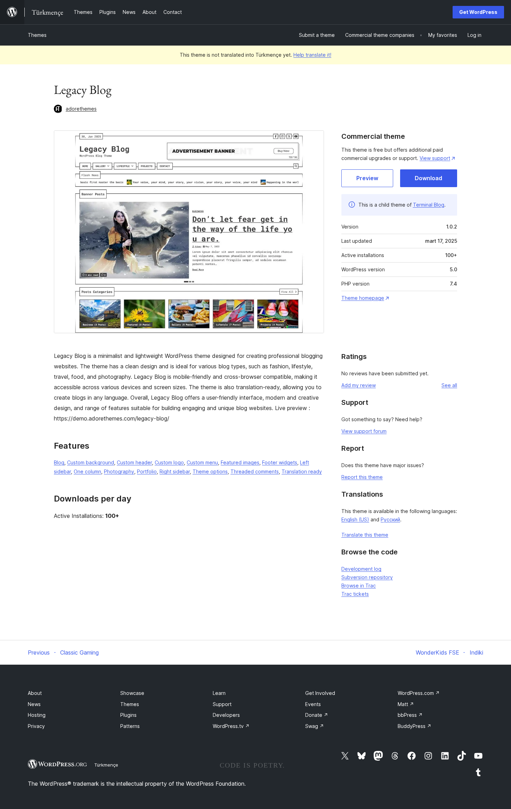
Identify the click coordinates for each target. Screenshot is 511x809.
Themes (37, 35)
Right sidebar (175, 471)
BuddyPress (414, 726)
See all (449, 385)
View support (435, 158)
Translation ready (302, 471)
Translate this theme (364, 535)
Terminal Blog (428, 205)
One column (87, 471)
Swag (314, 726)
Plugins (128, 715)
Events (313, 704)
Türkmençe (106, 765)
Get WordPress (478, 12)
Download (428, 178)
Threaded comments (254, 471)
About (35, 693)
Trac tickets (355, 594)
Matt (406, 704)
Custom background (90, 462)
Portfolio (147, 471)
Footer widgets (279, 462)
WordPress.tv (231, 726)
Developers (226, 715)
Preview (367, 178)
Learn (219, 693)
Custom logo (169, 462)
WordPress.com (419, 693)
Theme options (210, 471)
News (34, 704)
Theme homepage (362, 298)
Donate (316, 715)
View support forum (364, 431)
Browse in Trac (358, 585)
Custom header (134, 462)
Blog (59, 462)
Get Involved (320, 693)
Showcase (132, 693)
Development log (361, 569)
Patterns (130, 726)
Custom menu (202, 462)
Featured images (240, 462)
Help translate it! (312, 55)
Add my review (358, 385)
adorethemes (81, 109)
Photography (119, 471)
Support (222, 704)
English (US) (355, 519)
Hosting (37, 715)
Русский (390, 519)
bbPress (410, 715)
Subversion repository (367, 577)
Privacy (36, 726)
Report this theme (362, 477)
